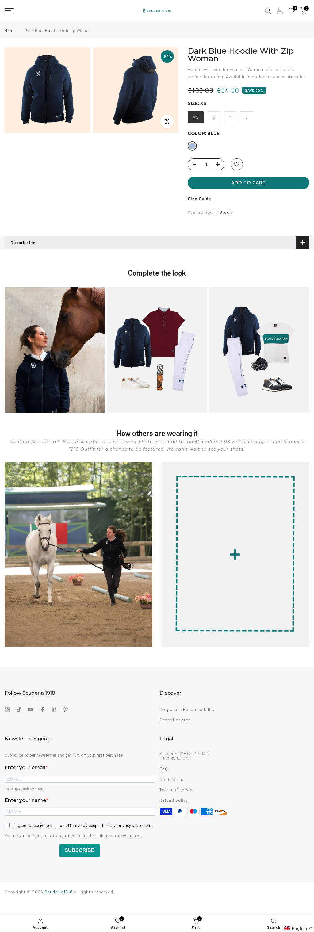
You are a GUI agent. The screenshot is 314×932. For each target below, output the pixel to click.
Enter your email (25, 767)
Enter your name (25, 800)
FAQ (163, 768)
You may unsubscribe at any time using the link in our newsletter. (73, 835)
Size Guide (199, 198)
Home (10, 30)
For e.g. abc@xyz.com (24, 788)
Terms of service (177, 789)
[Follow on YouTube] (30, 709)
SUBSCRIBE (79, 850)
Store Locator (174, 719)
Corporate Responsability (187, 709)
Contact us (171, 779)
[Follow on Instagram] (7, 709)
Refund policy (173, 800)
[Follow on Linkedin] (54, 709)
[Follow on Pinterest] (65, 709)
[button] (299, 928)
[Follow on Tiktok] (19, 709)
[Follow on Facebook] (42, 709)
